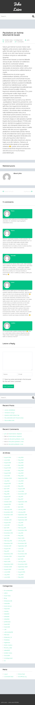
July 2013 (20, 522)
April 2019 (6, 488)
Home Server (8, 606)
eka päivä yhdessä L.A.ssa (16, 439)
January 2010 (22, 561)
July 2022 (6, 481)
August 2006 (21, 572)
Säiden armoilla (8, 191)
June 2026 (7, 460)
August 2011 (7, 548)
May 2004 (21, 577)
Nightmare (7, 642)
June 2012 (7, 535)
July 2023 (20, 473)
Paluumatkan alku (9, 420)
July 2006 (7, 574)
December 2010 (8, 553)
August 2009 (7, 569)
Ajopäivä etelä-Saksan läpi (11, 415)
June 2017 (7, 499)
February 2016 (8, 509)
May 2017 (20, 499)
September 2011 (22, 546)
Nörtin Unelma (8, 645)
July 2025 (20, 462)
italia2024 (6, 614)
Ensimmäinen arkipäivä (15, 433)
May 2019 (20, 486)
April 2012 (6, 538)
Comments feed (8, 676)
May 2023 (21, 475)
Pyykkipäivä (27, 191)
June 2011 (20, 548)
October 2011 (7, 546)
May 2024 (21, 470)
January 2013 (7, 530)
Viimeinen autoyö (9, 412)
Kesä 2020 (7, 627)
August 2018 (21, 488)
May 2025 (21, 465)
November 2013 (22, 517)
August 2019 (7, 483)
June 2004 (7, 577)
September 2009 (22, 566)
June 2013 (7, 525)
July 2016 (20, 504)
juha (28, 40)
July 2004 (21, 574)
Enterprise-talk (8, 601)
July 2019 (20, 483)
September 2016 (22, 501)
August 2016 (7, 504)
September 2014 (22, 514)
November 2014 (8, 514)
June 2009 (21, 569)
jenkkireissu (7, 621)
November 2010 (22, 553)
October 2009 (8, 566)
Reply (29, 211)
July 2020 (21, 481)
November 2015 (8, 512)
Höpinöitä (7, 608)
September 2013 (22, 520)
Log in (6, 674)
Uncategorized (18, 40)
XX (5, 660)
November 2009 (22, 564)
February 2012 (8, 540)
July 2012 (20, 533)
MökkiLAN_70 (8, 637)
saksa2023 (7, 650)
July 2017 (20, 496)
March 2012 (21, 538)
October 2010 (8, 556)
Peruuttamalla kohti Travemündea (13, 418)
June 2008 (7, 572)
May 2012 (20, 535)
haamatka (7, 603)
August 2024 (7, 467)
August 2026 (7, 457)
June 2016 (7, 507)
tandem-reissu (9, 40)
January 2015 (21, 512)
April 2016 (20, 507)
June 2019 (7, 486)
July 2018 (6, 491)
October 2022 (8, 478)
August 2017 (7, 496)
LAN (5, 629)
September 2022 (22, 478)
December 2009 (8, 564)
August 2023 (7, 473)
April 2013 (6, 527)
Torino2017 (7, 655)
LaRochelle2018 (8, 632)
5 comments (20, 41)
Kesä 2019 (7, 624)
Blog (5, 598)
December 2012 (22, 530)
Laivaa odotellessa (9, 410)
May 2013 (20, 525)
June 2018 (21, 491)
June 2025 (7, 465)
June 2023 (7, 475)
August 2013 (7, 522)
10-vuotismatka (8, 590)
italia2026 (6, 619)
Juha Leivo (17, 6)
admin (6, 593)
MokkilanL (7, 640)
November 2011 (22, 543)
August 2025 (7, 462)
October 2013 (7, 520)
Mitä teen (6, 634)
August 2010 (21, 556)
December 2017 (22, 494)
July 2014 (6, 517)
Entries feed (21, 674)
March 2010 (7, 561)
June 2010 (7, 559)
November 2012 (8, 533)
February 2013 (22, 527)
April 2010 (20, 559)
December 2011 (8, 543)
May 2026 (21, 460)
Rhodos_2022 (8, 647)
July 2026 (20, 457)
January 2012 (21, 540)
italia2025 (6, 616)
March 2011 (21, 551)
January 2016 (21, 509)
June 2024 (7, 470)
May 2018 (6, 494)
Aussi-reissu (7, 595)
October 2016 (7, 501)
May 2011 (6, 551)
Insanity (6, 611)
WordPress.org (22, 676)
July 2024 (20, 467)
